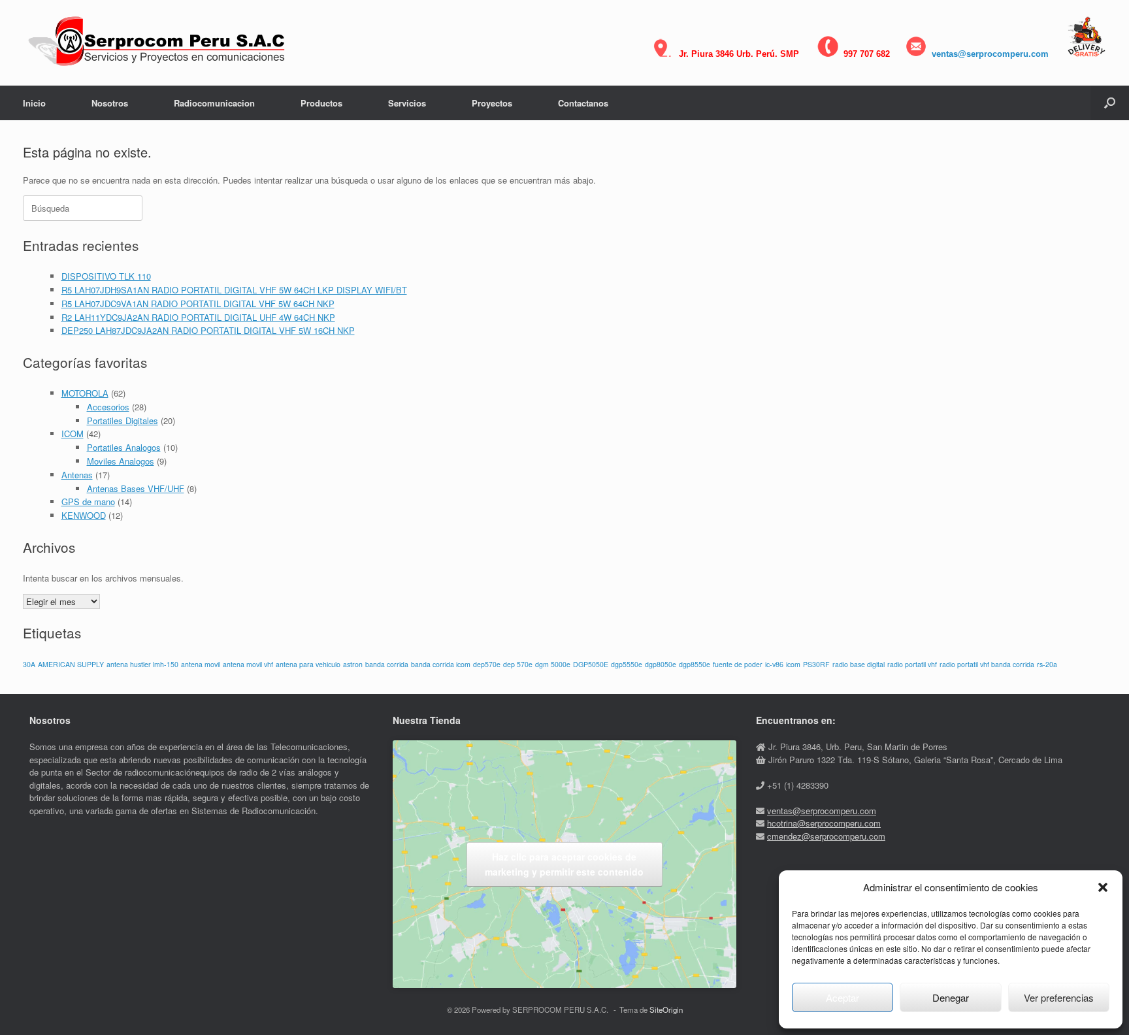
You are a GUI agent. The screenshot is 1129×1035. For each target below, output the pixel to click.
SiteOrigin (666, 1009)
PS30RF (816, 664)
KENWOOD (83, 515)
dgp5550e (626, 664)
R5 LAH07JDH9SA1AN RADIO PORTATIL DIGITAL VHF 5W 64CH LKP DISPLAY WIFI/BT (234, 290)
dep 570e (517, 664)
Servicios (407, 103)
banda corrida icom (440, 664)
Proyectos (492, 103)
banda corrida (386, 664)
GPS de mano (88, 501)
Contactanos (583, 103)
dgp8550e (694, 664)
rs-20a (1047, 664)
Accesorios (108, 407)
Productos (321, 103)
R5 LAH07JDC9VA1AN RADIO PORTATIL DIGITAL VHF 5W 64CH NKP (198, 303)
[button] (1102, 887)
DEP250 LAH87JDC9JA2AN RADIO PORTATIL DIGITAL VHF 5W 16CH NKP (208, 330)
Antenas (77, 474)
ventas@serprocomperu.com (990, 54)
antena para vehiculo (308, 664)
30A (29, 664)
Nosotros (109, 103)
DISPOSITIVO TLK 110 (106, 276)
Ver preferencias (1059, 997)
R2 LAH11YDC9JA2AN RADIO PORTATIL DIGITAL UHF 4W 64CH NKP (198, 317)
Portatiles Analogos (124, 447)
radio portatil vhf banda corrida (987, 664)
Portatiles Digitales (122, 420)
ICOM (72, 433)
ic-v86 (774, 664)
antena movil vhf (248, 664)
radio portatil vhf (912, 664)
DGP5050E (590, 664)
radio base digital (858, 664)
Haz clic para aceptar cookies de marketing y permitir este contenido (564, 864)
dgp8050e (660, 664)
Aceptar (842, 997)
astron (353, 664)
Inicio (34, 103)
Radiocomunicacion (214, 103)
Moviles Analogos (120, 461)
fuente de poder (737, 664)
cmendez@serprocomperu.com (826, 836)
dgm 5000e (552, 664)
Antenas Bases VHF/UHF (135, 488)
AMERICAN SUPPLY (71, 664)
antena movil (200, 664)
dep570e (486, 664)
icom (793, 664)
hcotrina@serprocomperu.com (824, 823)
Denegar (950, 997)
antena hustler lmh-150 (142, 664)
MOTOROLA (84, 393)
